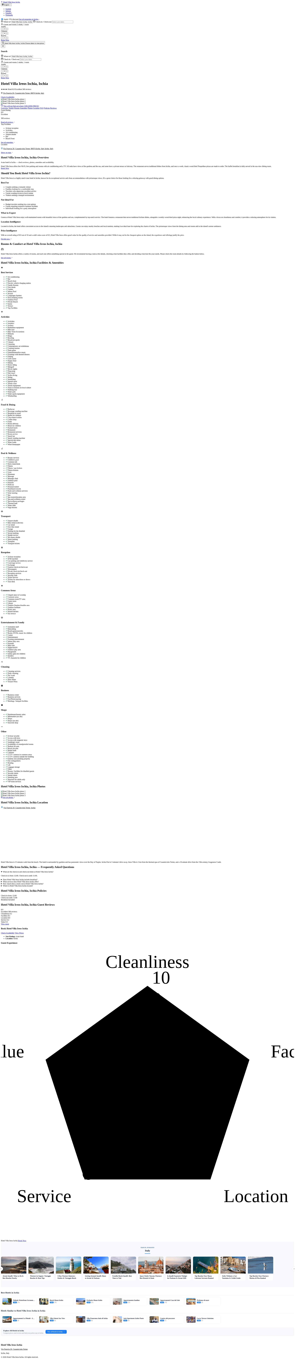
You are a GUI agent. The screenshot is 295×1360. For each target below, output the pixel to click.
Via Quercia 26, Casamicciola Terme (14, 1349)
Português (9, 15)
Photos (30, 108)
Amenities (23, 108)
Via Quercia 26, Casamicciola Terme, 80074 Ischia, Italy (23, 93)
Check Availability (7, 97)
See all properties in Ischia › (29, 19)
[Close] (3, 46)
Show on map (6, 153)
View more (5, 924)
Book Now (5, 40)
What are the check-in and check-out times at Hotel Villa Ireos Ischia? (28, 872)
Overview (4, 108)
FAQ (42, 108)
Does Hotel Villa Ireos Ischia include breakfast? (20, 880)
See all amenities (7, 142)
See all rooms (6, 258)
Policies (47, 108)
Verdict (11, 108)
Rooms (16, 108)
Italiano (8, 11)
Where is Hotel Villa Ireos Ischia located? (18, 886)
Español (8, 13)
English (8, 9)
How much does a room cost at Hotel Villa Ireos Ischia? (23, 884)
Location (36, 108)
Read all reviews (7, 122)
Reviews (53, 108)
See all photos (8, 798)
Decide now (5, 239)
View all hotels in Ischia (55, 1332)
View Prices (19, 933)
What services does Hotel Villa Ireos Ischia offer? (21, 882)
